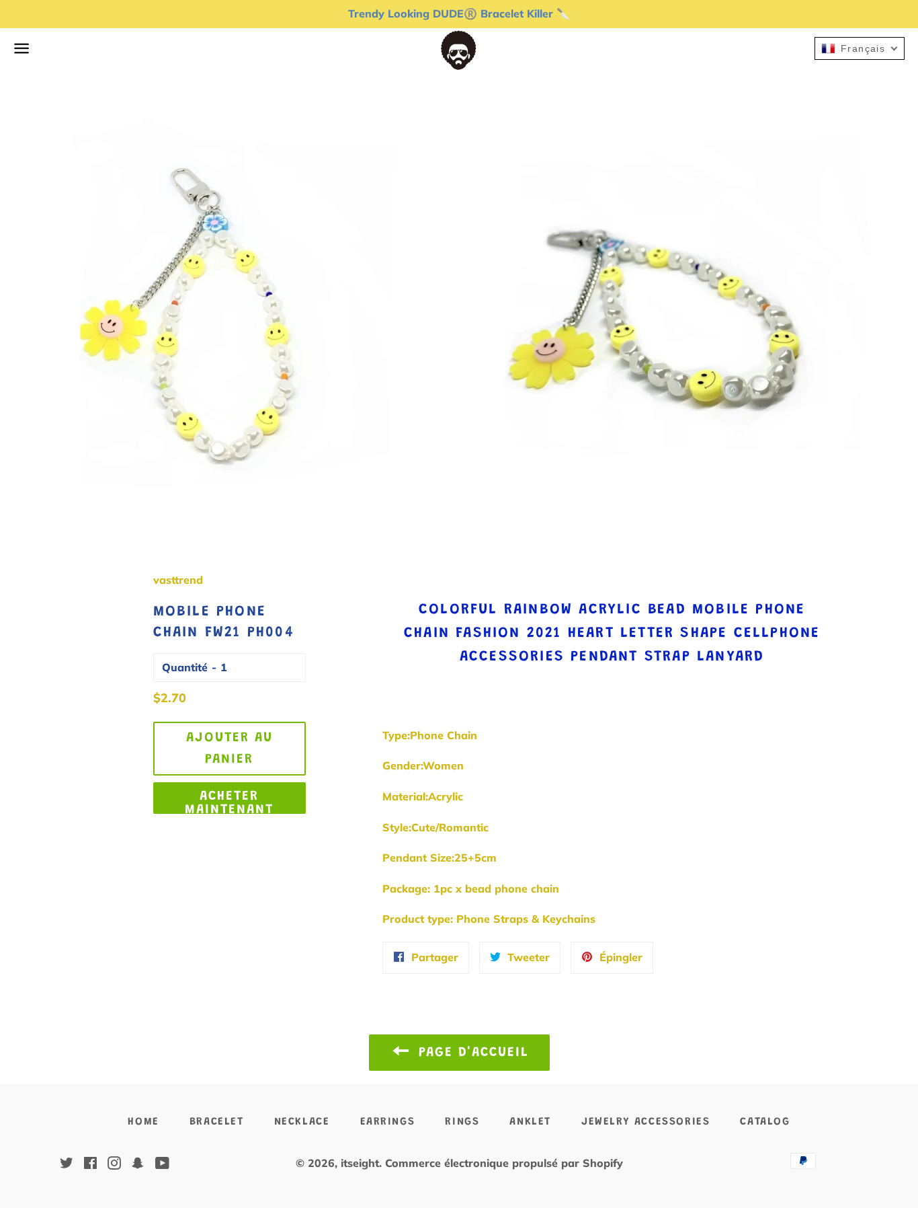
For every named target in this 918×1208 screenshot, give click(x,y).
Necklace (302, 1122)
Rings (462, 1122)
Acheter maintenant (229, 802)
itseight (360, 1163)
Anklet (530, 1122)
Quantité (185, 667)
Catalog (765, 1122)
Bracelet (217, 1122)
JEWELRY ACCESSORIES (645, 1122)
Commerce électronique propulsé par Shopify (504, 1163)
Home (143, 1122)
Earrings (387, 1122)
